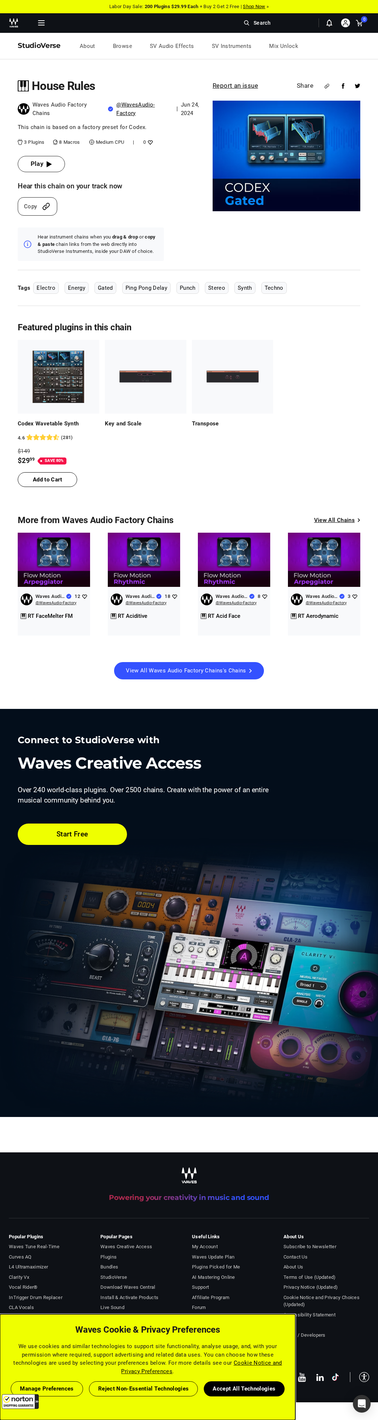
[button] (20, 1401)
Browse (122, 46)
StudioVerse (113, 1277)
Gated (105, 288)
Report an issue (235, 85)
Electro (46, 288)
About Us (293, 1267)
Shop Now (254, 6)
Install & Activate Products (129, 1297)
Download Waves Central (127, 1287)
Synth (245, 288)
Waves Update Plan (213, 1257)
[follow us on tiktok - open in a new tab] (335, 1377)
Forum (199, 1307)
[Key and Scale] (145, 377)
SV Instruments (232, 46)
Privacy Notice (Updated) (311, 1287)
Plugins (108, 1257)
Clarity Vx (19, 1277)
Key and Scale (123, 423)
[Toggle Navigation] (41, 22)
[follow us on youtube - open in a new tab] (302, 1377)
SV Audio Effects (172, 46)
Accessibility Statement (310, 1315)
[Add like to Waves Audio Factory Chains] (84, 596)
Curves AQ (20, 1257)
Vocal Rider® (23, 1287)
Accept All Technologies (244, 1388)
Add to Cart (47, 479)
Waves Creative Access (126, 1246)
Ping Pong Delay (146, 288)
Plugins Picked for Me (216, 1267)
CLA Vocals (21, 1307)
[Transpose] (233, 377)
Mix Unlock (283, 46)
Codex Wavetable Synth (48, 423)
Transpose (205, 423)
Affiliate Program (210, 1297)
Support (200, 1287)
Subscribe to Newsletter (310, 1246)
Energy (76, 288)
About (87, 46)
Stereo (216, 288)
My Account (205, 1246)
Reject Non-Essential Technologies (143, 1388)
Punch (188, 288)
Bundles (109, 1267)
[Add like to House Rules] (149, 142)
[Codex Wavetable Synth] (58, 377)
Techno (274, 288)
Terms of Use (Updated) (310, 1277)
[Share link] (327, 86)
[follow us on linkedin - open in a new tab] (320, 1377)
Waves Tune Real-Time (34, 1246)
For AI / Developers (305, 1335)
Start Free (72, 834)
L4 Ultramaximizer (28, 1267)
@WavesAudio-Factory (55, 603)
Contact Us (295, 1257)
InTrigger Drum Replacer (35, 1297)
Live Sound (112, 1307)
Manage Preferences (46, 1388)
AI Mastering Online (213, 1277)
